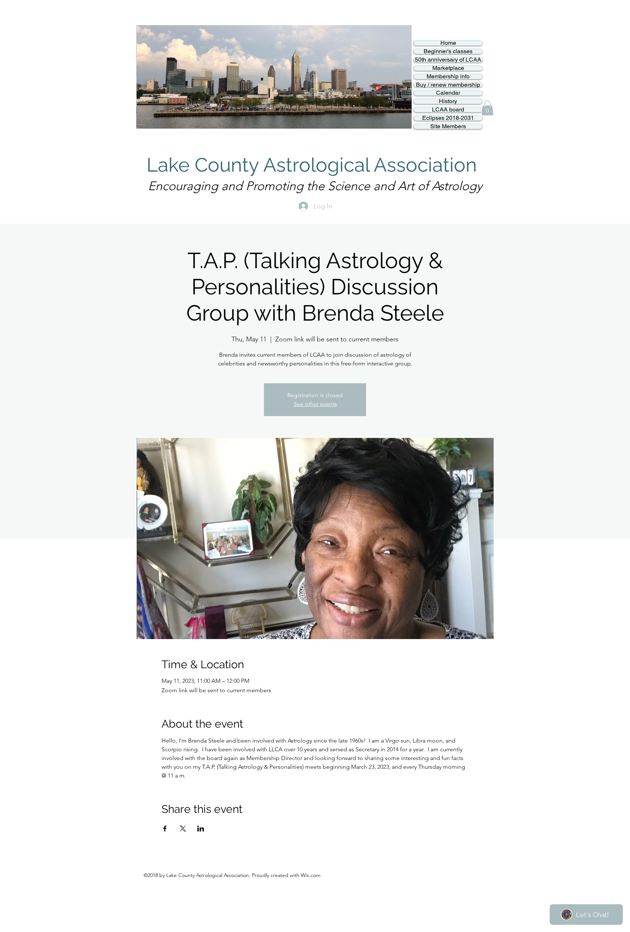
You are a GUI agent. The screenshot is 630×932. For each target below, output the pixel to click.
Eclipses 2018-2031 (448, 118)
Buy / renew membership (448, 85)
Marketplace (448, 68)
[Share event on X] (182, 828)
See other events (315, 403)
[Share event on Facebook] (165, 828)
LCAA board (448, 109)
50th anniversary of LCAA (448, 60)
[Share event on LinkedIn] (200, 828)
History (448, 101)
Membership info (448, 76)
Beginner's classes (448, 51)
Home (448, 43)
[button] (487, 108)
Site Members (448, 126)
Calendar (448, 93)
